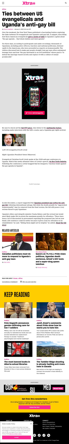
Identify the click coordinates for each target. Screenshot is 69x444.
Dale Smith (7, 262)
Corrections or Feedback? (10, 282)
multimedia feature (54, 128)
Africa (4, 9)
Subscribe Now (34, 407)
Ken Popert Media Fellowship (52, 426)
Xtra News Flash (41, 252)
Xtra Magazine (29, 3)
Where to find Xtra (49, 424)
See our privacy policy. (16, 434)
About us (9, 420)
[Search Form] (66, 3)
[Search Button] (66, 3)
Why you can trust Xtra (29, 282)
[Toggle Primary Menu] (3, 3)
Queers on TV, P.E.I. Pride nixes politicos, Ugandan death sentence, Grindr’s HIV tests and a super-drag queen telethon (51, 259)
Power (15, 278)
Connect (45, 420)
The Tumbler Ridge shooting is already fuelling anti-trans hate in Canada (51, 364)
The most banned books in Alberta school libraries (17, 363)
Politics (4, 252)
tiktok (39, 435)
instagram (34, 435)
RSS (48, 435)
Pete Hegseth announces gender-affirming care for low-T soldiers (17, 325)
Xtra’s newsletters (49, 422)
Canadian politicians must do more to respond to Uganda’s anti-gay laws (16, 256)
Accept (16, 437)
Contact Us (28, 420)
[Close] (31, 424)
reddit (43, 435)
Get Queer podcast (49, 428)
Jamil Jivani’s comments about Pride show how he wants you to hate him (49, 325)
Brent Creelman (8, 29)
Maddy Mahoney (42, 267)
